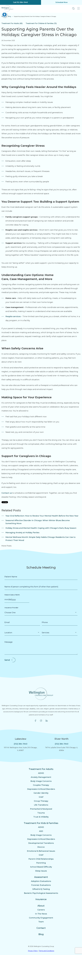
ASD (41, 831)
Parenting (41, 863)
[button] (73, 8)
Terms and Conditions (46, 951)
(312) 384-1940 (20, 744)
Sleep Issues (41, 871)
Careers (41, 910)
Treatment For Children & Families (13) (41, 23)
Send (7, 660)
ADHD (41, 773)
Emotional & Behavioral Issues (41, 851)
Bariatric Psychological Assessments (41, 893)
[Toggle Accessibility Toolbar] (4, 14)
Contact (41, 928)
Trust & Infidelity (41, 817)
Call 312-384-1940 (20, 2)
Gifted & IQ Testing (41, 889)
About (41, 905)
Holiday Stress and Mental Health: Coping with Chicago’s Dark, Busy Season (41, 528)
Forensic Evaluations (41, 885)
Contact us (7, 493)
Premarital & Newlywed (41, 809)
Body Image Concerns (41, 781)
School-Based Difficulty (41, 867)
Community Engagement (41, 918)
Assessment (41, 877)
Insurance (41, 899)
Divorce (41, 847)
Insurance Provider (11, 608)
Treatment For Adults (41, 769)
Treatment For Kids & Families (41, 823)
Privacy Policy (33, 951)
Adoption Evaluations (41, 881)
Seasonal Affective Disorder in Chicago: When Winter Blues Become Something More (38, 522)
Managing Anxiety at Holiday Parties (22, 532)
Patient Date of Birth (12, 595)
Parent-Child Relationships (41, 859)
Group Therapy (41, 801)
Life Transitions (41, 805)
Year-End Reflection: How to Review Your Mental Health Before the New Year (42, 516)
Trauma (41, 813)
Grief (41, 797)
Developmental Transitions (41, 843)
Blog (9, 16)
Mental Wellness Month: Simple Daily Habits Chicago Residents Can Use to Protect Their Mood (41, 538)
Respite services (13, 316)
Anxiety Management (41, 777)
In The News (41, 914)
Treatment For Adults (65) (12, 23)
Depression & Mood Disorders (41, 789)
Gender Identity (41, 793)
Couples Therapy (41, 785)
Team (41, 922)
